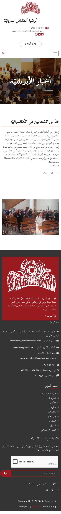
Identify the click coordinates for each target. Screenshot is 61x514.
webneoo (36, 506)
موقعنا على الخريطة (46, 375)
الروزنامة (52, 420)
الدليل (53, 425)
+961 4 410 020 (37, 28)
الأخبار (53, 402)
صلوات (53, 407)
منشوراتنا (52, 411)
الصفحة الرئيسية (49, 393)
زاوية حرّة (52, 416)
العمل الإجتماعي (48, 429)
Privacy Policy (49, 506)
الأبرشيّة (52, 398)
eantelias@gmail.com (23, 347)
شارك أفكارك (31, 43)
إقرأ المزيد (51, 316)
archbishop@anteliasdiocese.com (25, 340)
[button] (6, 217)
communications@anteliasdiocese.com (38, 358)
